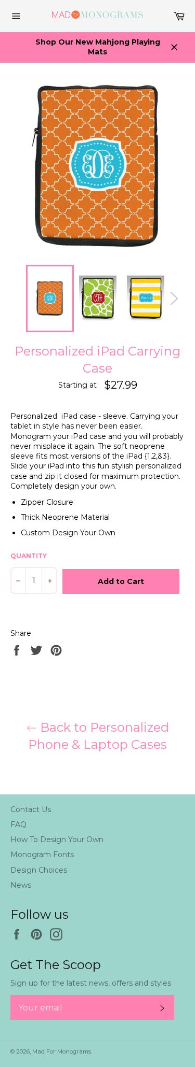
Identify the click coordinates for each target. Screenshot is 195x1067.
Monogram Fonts (42, 854)
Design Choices (38, 870)
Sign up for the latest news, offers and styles (90, 983)
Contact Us (30, 809)
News (20, 885)
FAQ (18, 824)
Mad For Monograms (61, 1051)
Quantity (28, 556)
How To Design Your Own (56, 839)
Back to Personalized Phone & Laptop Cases (98, 736)
